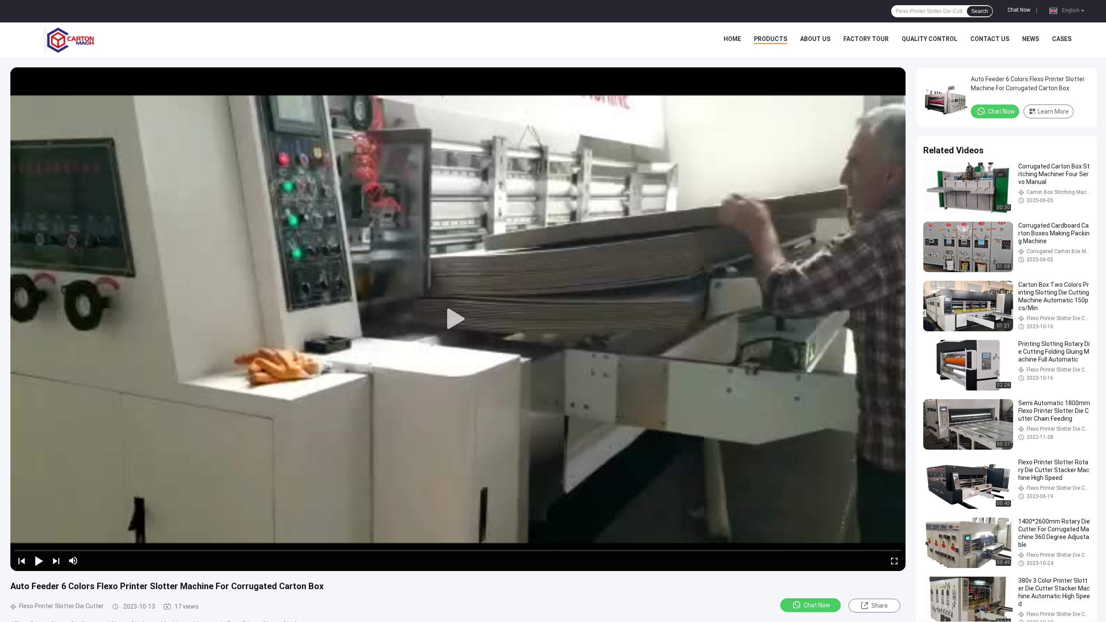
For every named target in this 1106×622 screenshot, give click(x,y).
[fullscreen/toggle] (894, 560)
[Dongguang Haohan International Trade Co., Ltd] (69, 40)
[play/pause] (39, 560)
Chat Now (1018, 10)
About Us (815, 38)
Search (979, 11)
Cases (1061, 38)
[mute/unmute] (73, 560)
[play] (458, 319)
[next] (56, 560)
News (1030, 38)
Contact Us (989, 38)
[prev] (21, 560)
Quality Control (929, 38)
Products (770, 38)
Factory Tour (866, 38)
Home (732, 38)
